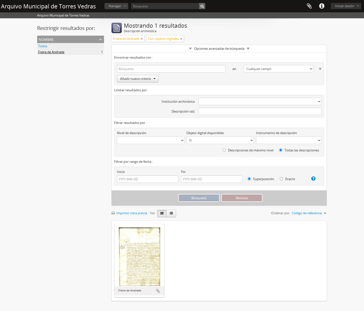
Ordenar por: (280, 213)
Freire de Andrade (51, 52)
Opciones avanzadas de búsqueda (219, 48)
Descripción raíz (183, 111)
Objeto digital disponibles (205, 133)
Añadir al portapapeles (158, 290)
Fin (183, 171)
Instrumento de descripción (276, 133)
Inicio (121, 171)
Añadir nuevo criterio (135, 78)
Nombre (46, 39)
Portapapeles (309, 6)
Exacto (290, 179)
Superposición (263, 179)
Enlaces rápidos (321, 6)
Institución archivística (178, 101)
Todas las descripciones (301, 150)
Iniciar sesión (344, 6)
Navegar (115, 6)
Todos (42, 46)
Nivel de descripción (131, 133)
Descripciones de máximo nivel (250, 150)
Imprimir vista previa (131, 213)
